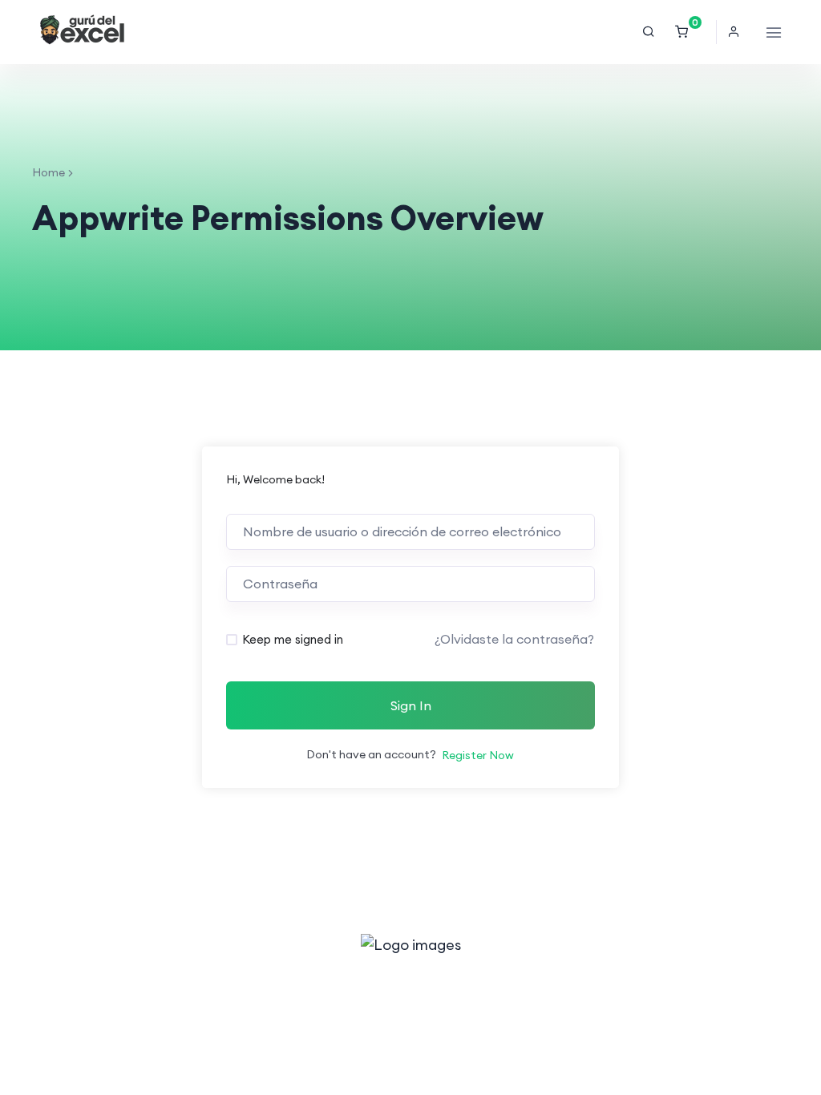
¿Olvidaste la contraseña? (514, 639)
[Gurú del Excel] (82, 32)
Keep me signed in (292, 639)
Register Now (478, 755)
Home (48, 172)
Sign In (410, 705)
